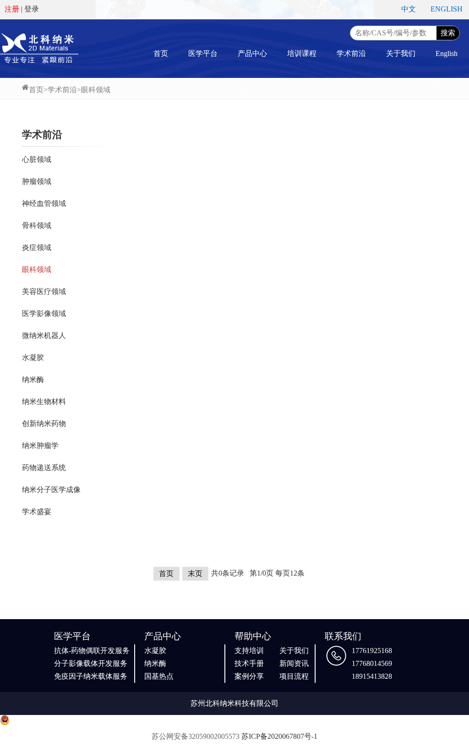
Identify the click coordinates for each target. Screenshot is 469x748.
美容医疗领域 (44, 291)
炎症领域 (36, 247)
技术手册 (249, 663)
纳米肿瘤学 (40, 445)
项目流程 (294, 676)
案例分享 (249, 676)
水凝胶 (33, 357)
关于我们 (400, 53)
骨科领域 (36, 225)
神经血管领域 (44, 203)
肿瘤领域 (36, 181)
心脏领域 (36, 159)
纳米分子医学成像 (51, 489)
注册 (12, 9)
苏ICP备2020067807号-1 (279, 736)
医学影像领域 (44, 313)
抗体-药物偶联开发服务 (92, 650)
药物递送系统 (44, 467)
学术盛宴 (36, 511)
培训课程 (301, 53)
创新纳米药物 (44, 423)
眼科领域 (95, 90)
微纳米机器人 (44, 335)
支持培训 (249, 650)
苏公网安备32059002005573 (196, 736)
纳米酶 (33, 379)
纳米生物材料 (44, 401)
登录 (31, 9)
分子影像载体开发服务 (90, 663)
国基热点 (159, 676)
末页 (195, 573)
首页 (160, 53)
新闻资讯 (294, 663)
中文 (408, 9)
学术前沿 (351, 53)
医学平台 (203, 53)
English (447, 53)
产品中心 (252, 53)
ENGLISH (447, 9)
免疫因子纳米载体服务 (90, 676)
